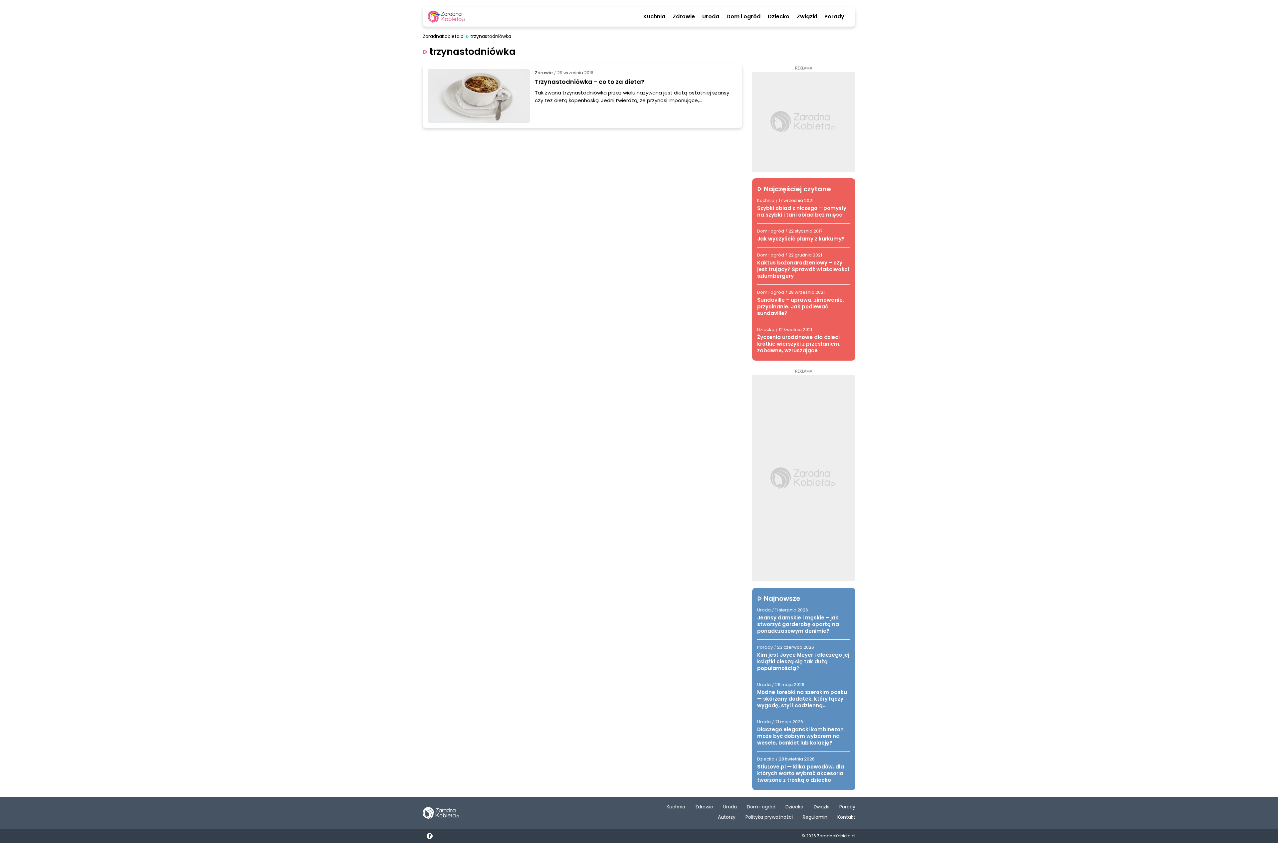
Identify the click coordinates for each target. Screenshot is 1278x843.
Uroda (710, 16)
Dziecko (778, 16)
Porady (834, 16)
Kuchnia (654, 16)
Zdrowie (684, 16)
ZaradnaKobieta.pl (444, 36)
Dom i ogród (743, 16)
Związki (807, 16)
